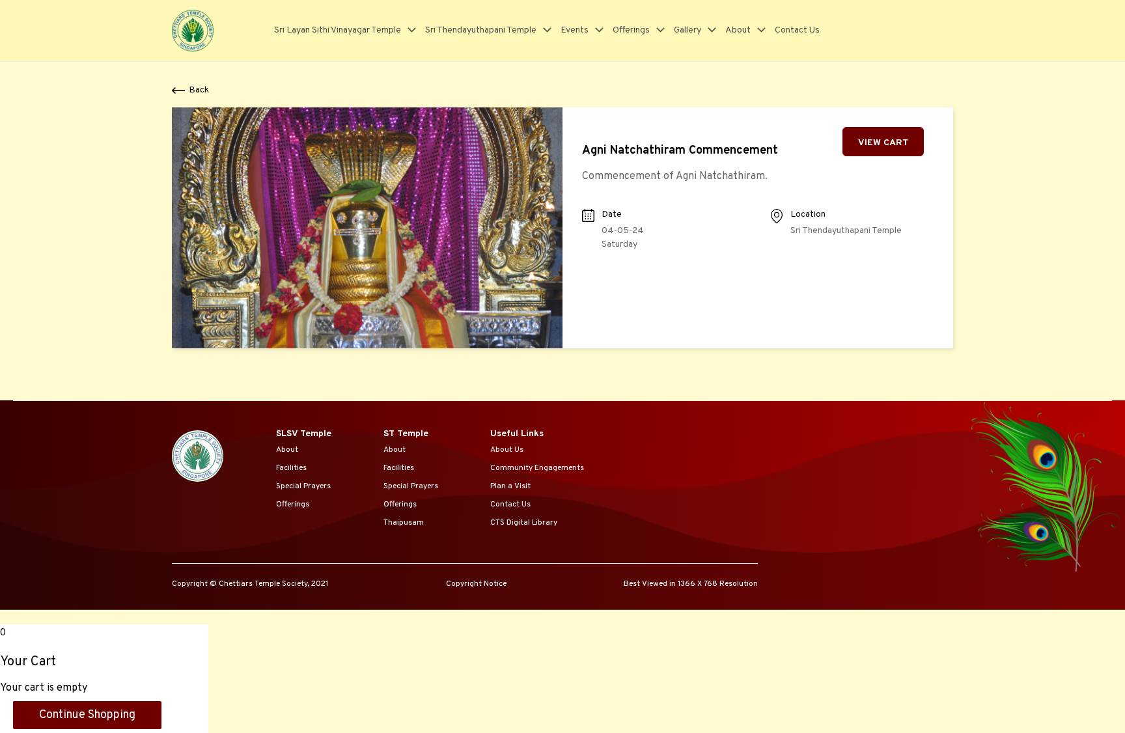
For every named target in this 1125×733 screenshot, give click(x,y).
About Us (506, 450)
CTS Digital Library (523, 523)
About (738, 30)
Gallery (687, 30)
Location (808, 214)
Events (575, 30)
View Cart (883, 142)
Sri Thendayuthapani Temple (480, 30)
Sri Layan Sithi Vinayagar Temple (337, 30)
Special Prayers (303, 486)
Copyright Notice (476, 584)
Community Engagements (537, 468)
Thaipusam (403, 523)
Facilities (291, 468)
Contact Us (797, 30)
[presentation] (408, 30)
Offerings (631, 30)
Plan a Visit (510, 486)
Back (199, 90)
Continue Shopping (87, 715)
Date (612, 214)
